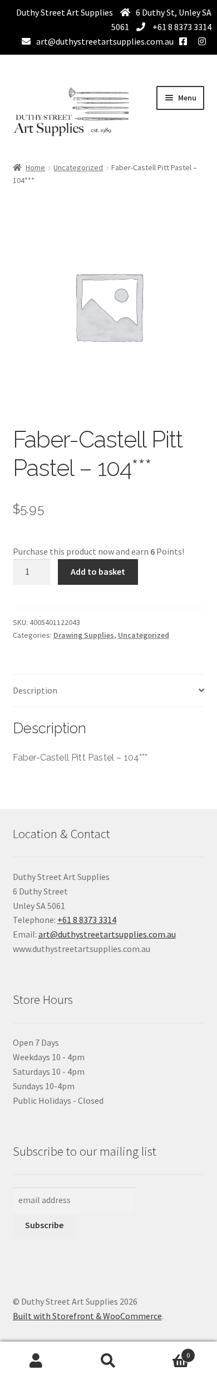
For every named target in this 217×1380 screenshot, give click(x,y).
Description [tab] (35, 690)
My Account (36, 1361)
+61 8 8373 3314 (181, 26)
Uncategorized (78, 167)
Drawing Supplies (83, 635)
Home (35, 167)
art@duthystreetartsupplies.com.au (105, 41)
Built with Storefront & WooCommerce (87, 1315)
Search (108, 1361)
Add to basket (98, 571)
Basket (167, 1351)
